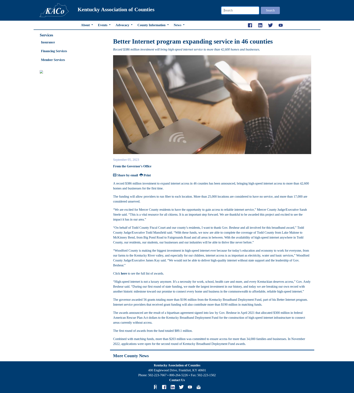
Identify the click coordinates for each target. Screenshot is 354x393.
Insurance (48, 42)
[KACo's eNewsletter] (198, 387)
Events (103, 25)
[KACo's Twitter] (181, 387)
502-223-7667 (157, 375)
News (178, 25)
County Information (151, 25)
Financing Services (54, 51)
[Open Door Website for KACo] (155, 387)
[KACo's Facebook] (164, 387)
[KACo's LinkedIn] (172, 387)
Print (147, 175)
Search (270, 10)
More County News (131, 355)
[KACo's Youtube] (190, 387)
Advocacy (123, 25)
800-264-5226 (178, 375)
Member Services (53, 60)
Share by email (127, 175)
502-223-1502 (206, 375)
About (86, 25)
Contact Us (177, 380)
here (124, 273)
